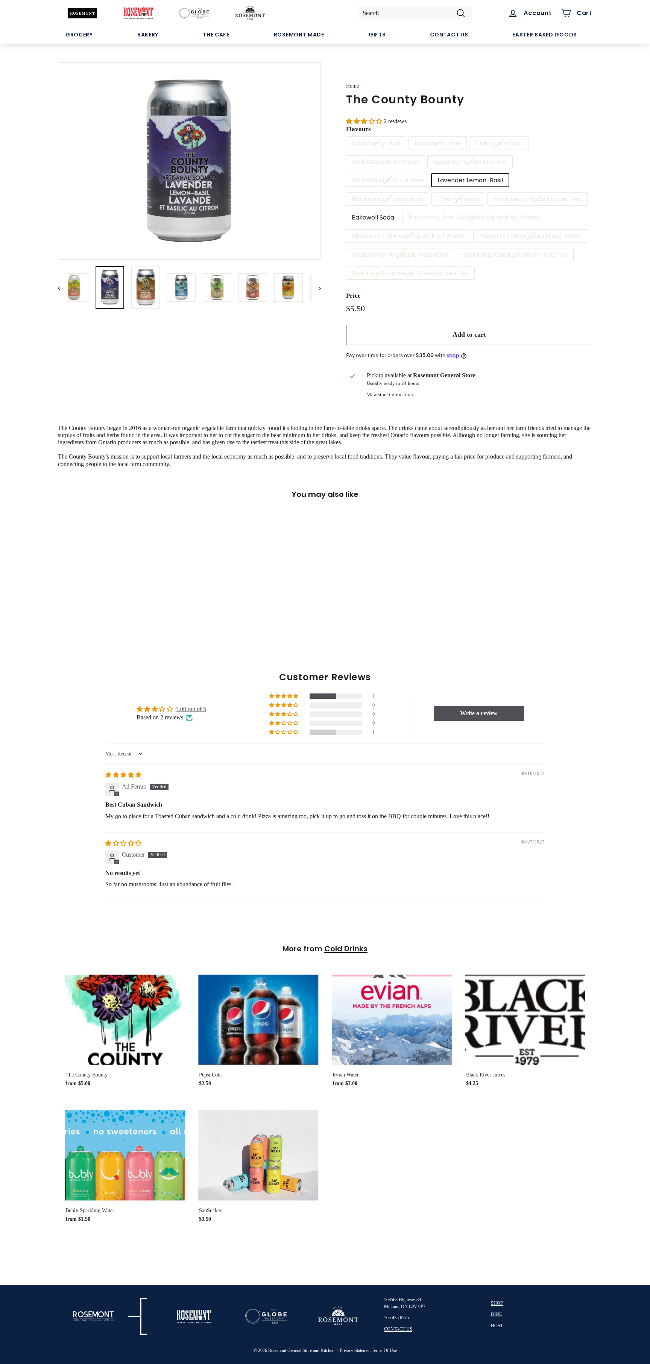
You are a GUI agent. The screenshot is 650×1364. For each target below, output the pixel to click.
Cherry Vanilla (458, 199)
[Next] (316, 287)
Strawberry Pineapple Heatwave (400, 254)
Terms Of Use (384, 1350)
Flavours (358, 129)
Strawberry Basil (376, 143)
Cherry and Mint (499, 143)
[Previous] (62, 287)
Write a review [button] (479, 713)
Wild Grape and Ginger (385, 161)
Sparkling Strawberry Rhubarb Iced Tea (410, 273)
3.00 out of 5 (191, 709)
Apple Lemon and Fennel (470, 161)
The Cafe (216, 34)
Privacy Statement (356, 1350)
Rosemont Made (299, 34)
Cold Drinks (346, 948)
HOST (497, 1325)
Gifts (377, 34)
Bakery (147, 34)
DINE (496, 1314)
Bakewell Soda (373, 217)
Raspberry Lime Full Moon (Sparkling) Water (474, 217)
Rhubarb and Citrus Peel (387, 180)
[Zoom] (189, 161)
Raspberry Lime (438, 143)
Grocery (79, 34)
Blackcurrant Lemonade (387, 199)
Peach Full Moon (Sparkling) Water (530, 236)
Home (352, 86)
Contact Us (449, 34)
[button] (365, 121)
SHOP (497, 1303)
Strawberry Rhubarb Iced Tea (538, 199)
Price (353, 295)
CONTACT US (398, 1329)
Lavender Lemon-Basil (470, 180)
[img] (123, 775)
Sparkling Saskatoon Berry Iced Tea (515, 254)
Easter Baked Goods (544, 34)
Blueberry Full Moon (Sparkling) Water (408, 236)
